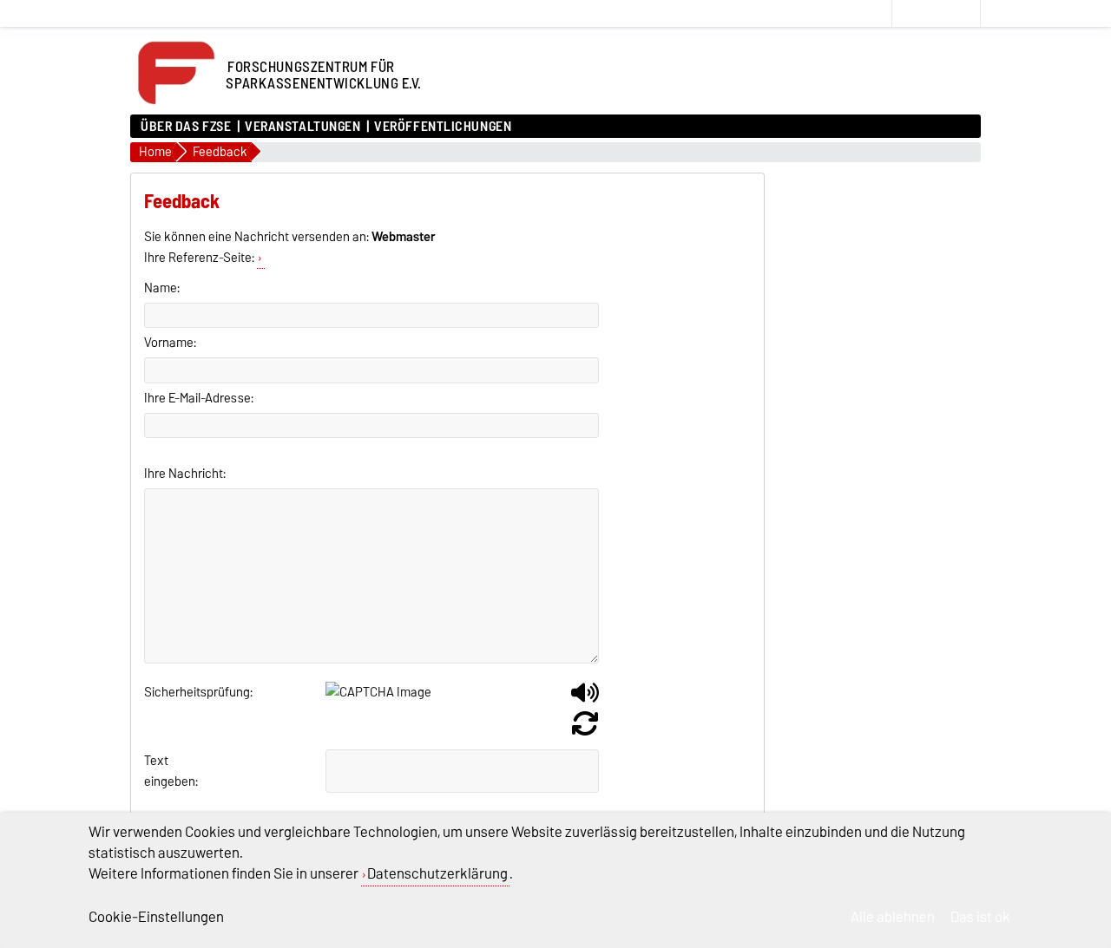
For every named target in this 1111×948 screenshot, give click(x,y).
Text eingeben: (165, 771)
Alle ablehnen (893, 917)
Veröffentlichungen (442, 126)
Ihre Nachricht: (185, 473)
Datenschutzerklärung (437, 873)
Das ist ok (980, 917)
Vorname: (170, 342)
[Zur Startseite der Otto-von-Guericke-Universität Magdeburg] (175, 105)
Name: (162, 288)
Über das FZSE (186, 126)
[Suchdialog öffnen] (875, 13)
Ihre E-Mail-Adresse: (198, 398)
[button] (585, 699)
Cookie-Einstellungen (156, 917)
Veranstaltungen (302, 126)
